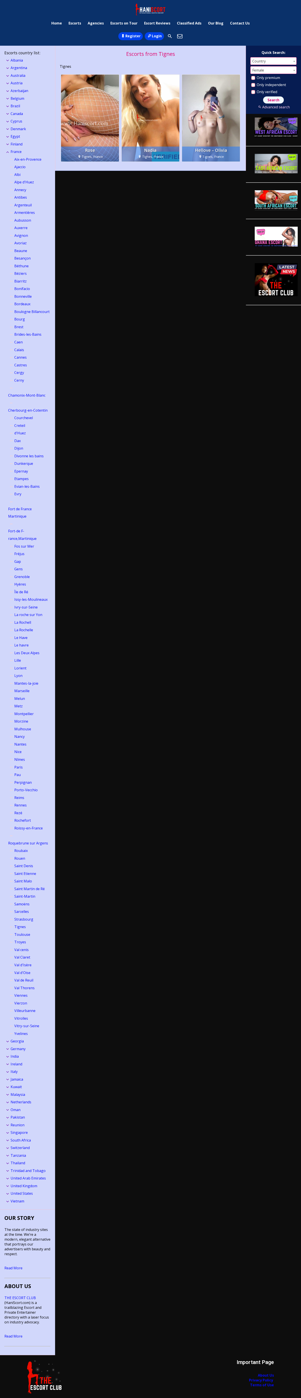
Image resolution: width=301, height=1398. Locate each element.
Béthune (21, 266)
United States (22, 1193)
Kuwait (16, 1086)
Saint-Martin (24, 896)
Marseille (22, 690)
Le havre (21, 645)
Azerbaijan (19, 90)
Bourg (19, 319)
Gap (17, 561)
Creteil (19, 425)
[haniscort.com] (150, 9)
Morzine (21, 721)
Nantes (20, 744)
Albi (17, 174)
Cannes (20, 357)
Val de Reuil (23, 980)
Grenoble (22, 576)
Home (56, 23)
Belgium (17, 98)
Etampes (21, 478)
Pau (17, 774)
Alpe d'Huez (24, 182)
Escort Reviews (157, 23)
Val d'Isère (23, 965)
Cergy (19, 372)
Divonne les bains (29, 456)
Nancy (19, 736)
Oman (15, 1109)
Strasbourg (23, 919)
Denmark (18, 128)
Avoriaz (20, 243)
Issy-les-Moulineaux (31, 599)
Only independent (271, 84)
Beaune (20, 250)
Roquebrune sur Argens (28, 843)
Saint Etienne (25, 873)
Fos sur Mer (24, 546)
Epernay (21, 471)
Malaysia (18, 1094)
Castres (20, 365)
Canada (17, 113)
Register (133, 36)
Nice (18, 751)
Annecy (20, 189)
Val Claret (22, 957)
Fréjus (19, 553)
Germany (18, 1048)
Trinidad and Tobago (28, 1170)
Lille (17, 660)
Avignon (21, 235)
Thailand (18, 1163)
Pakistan (18, 1117)
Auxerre (21, 227)
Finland (16, 144)
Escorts (75, 23)
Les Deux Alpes (26, 652)
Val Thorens (24, 987)
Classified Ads (189, 23)
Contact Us (240, 23)
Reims (19, 797)
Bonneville (23, 296)
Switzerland (20, 1147)
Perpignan (23, 782)
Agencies (96, 23)
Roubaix (21, 850)
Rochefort (22, 820)
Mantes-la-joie (26, 683)
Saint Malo (23, 881)
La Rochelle (23, 629)
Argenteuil (23, 205)
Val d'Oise (22, 972)
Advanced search (276, 107)
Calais (19, 349)
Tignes (20, 926)
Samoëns (22, 904)
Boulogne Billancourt (32, 311)
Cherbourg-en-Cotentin (28, 410)
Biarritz (20, 281)
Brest (18, 326)
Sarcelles (21, 911)
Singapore (19, 1132)
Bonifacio (22, 288)
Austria (16, 83)
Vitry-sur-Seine (26, 1025)
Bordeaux (22, 303)
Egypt (15, 136)
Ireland (16, 1064)
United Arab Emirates (28, 1178)
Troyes (20, 942)
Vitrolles (21, 1018)
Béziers (20, 273)
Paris (18, 767)
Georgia (17, 1041)
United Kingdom (24, 1185)
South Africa (21, 1140)
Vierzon (20, 1003)
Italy (14, 1071)
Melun (19, 698)
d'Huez (20, 433)
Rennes (20, 805)
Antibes (20, 197)
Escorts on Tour (123, 23)
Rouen (19, 858)
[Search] (170, 36)
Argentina (19, 67)
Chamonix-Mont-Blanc (26, 395)
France (16, 151)
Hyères (20, 584)
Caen (18, 342)
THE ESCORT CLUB (20, 1297)
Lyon (18, 675)
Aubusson (22, 220)
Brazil (15, 106)
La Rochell (22, 622)
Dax (17, 440)
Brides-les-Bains (27, 334)
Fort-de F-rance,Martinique (22, 535)
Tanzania (18, 1155)
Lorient (20, 668)
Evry (17, 494)
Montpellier (24, 713)
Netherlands (21, 1102)
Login (157, 36)
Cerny (19, 380)
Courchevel (23, 417)
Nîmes (19, 759)
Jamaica (17, 1079)
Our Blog (215, 23)
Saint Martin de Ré (29, 888)
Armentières (24, 212)
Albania (17, 60)
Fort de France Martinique (20, 513)
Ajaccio (20, 166)
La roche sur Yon (28, 614)
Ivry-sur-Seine (26, 607)
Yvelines (21, 1033)
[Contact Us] (180, 36)
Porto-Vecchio (26, 790)
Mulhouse (22, 729)
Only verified (266, 91)
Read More (13, 1268)
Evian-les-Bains (27, 486)
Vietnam (17, 1201)
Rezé (18, 812)
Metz (18, 706)
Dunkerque (23, 463)
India (15, 1056)
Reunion (17, 1125)
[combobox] (273, 61)
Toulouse (22, 934)
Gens (18, 569)
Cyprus (16, 121)
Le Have (21, 637)
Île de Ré (21, 592)
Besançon (22, 258)
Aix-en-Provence (27, 159)
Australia (18, 75)
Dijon (18, 448)
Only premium (268, 77)
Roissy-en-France (28, 828)
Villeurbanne (24, 1010)
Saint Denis (23, 865)
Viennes (21, 995)
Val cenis (21, 949)
